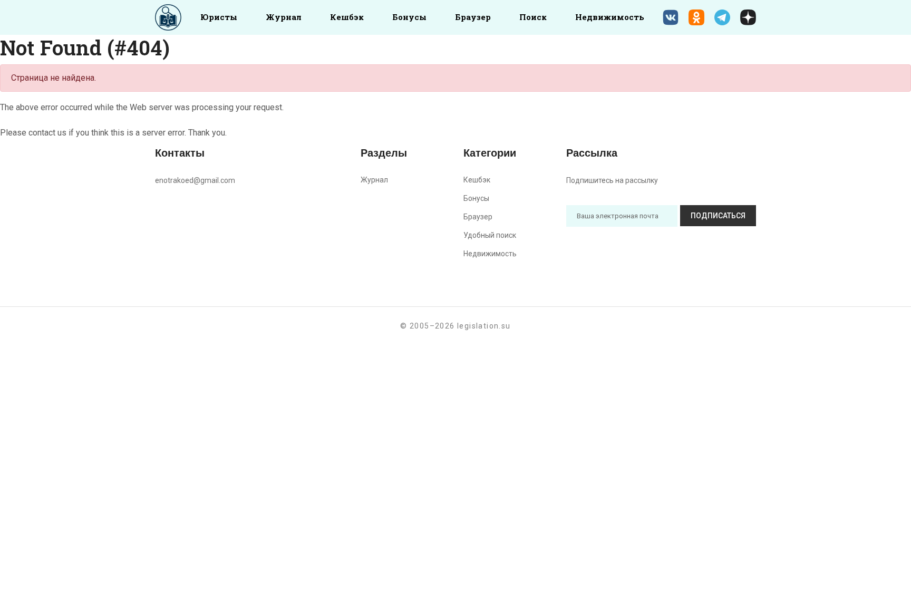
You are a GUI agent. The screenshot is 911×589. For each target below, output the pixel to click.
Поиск (533, 17)
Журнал (284, 17)
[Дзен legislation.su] (748, 17)
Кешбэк (347, 17)
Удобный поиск (489, 235)
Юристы (218, 17)
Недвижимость (609, 17)
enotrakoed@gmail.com (195, 180)
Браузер (473, 17)
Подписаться (718, 215)
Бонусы (409, 17)
